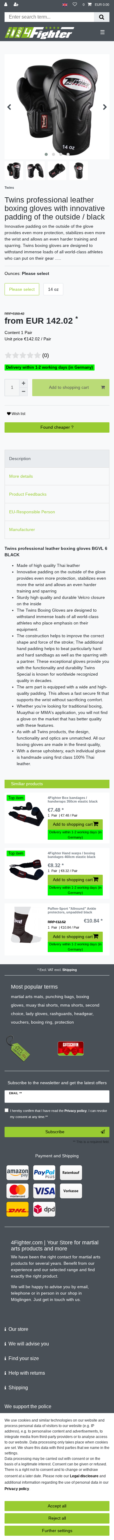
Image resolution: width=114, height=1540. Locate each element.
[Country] (64, 4)
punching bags (60, 996)
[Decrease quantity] (23, 392)
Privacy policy (17, 1489)
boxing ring (41, 1022)
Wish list (18, 414)
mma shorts (71, 1005)
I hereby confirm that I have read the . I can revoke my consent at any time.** (58, 1113)
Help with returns (27, 1373)
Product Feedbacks (28, 494)
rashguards (61, 1013)
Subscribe (54, 1131)
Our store (18, 1329)
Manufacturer (22, 529)
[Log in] (6, 4)
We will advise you (29, 1343)
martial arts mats (27, 996)
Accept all (57, 1505)
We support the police (28, 1406)
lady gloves (36, 1013)
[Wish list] (75, 4)
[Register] (17, 4)
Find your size (24, 1358)
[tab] (57, 459)
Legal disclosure (84, 1476)
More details (21, 476)
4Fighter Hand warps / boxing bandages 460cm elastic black (71, 855)
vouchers (20, 1022)
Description (20, 458)
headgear (83, 1013)
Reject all (57, 1518)
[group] (26, 814)
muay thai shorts (42, 1005)
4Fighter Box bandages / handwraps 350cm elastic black (73, 799)
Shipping (69, 970)
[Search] (101, 17)
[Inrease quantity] (23, 383)
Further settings (57, 1530)
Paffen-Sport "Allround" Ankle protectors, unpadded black (72, 910)
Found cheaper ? (57, 427)
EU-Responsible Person (32, 511)
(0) (45, 355)
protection (64, 1022)
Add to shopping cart (69, 387)
